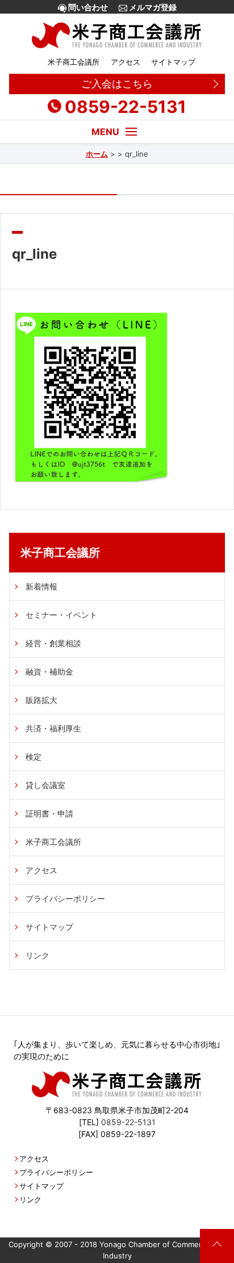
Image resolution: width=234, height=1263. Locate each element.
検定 (33, 756)
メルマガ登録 (152, 7)
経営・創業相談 (53, 643)
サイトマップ (173, 61)
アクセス (125, 61)
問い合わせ (87, 7)
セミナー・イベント (61, 615)
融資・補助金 (49, 671)
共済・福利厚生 (53, 728)
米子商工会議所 (73, 61)
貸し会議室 (45, 785)
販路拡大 (41, 700)
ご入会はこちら (117, 84)
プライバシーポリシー (65, 898)
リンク (37, 955)
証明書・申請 (49, 813)
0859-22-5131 (125, 106)
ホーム (97, 153)
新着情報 (41, 586)
